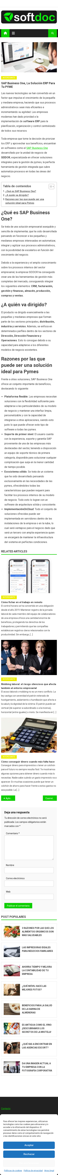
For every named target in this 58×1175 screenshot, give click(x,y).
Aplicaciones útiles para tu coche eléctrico (10, 798)
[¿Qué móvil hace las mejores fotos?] (12, 990)
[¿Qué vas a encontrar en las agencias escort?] (12, 1048)
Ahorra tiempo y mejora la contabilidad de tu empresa (37, 970)
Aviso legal (49, 1170)
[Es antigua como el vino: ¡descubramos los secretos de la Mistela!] (12, 1028)
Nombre (10, 865)
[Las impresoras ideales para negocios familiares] (12, 951)
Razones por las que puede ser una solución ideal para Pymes (24, 201)
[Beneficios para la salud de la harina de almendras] (12, 1009)
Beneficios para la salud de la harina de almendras (37, 1009)
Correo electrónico (15, 878)
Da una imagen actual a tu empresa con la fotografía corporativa (37, 1067)
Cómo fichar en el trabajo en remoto (21, 602)
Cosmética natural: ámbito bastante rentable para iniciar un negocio (51, 798)
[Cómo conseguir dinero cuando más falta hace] (29, 735)
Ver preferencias (29, 1163)
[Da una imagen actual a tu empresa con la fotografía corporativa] (12, 1067)
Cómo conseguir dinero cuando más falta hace (28, 761)
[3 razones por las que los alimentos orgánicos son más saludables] (12, 932)
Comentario (13, 833)
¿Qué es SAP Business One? (20, 191)
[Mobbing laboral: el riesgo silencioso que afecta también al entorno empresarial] (29, 657)
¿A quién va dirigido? (17, 195)
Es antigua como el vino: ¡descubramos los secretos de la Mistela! (37, 1028)
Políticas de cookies (13, 1170)
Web (8, 891)
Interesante (9, 78)
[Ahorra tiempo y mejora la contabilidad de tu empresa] (12, 970)
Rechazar (29, 1154)
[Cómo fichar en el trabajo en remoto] (29, 575)
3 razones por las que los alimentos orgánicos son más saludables (38, 932)
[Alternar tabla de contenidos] (49, 186)
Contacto (5, 1108)
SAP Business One (37, 148)
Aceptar (29, 1145)
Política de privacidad (33, 1170)
